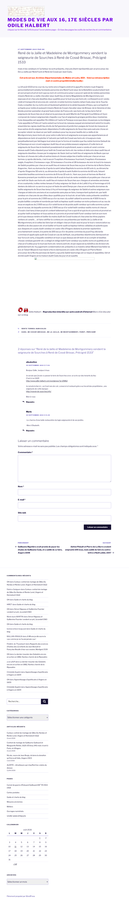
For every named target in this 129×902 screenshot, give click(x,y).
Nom (21, 486)
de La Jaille (53, 332)
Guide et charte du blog (23, 600)
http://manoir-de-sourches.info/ (38, 391)
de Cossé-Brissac (37, 332)
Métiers (10, 806)
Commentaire (25, 452)
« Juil (15, 864)
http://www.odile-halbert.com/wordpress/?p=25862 (47, 381)
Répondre (30, 402)
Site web (22, 513)
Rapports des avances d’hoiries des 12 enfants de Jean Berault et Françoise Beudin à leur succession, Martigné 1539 (27, 647)
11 (15, 846)
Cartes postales (13, 792)
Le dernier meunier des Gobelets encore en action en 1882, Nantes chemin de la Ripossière (26, 664)
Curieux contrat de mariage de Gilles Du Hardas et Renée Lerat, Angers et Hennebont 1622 (27, 592)
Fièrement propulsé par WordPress (21, 896)
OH (43, 49)
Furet (82, 332)
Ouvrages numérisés (15, 811)
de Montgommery (69, 332)
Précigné (91, 332)
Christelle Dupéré (14, 687)
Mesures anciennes (15, 802)
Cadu (24, 332)
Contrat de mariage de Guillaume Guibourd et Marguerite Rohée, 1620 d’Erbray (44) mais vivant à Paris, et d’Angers (27, 745)
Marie (29, 412)
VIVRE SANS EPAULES (16, 816)
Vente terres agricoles (33, 328)
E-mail (21, 500)
